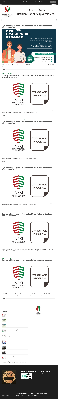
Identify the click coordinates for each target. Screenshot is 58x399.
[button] (1, 4)
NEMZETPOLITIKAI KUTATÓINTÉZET (21, 119)
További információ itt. (39, 1)
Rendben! (53, 1)
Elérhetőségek (43, 393)
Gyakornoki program (7, 23)
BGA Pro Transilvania (46, 375)
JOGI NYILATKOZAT (20, 395)
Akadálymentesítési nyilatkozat (32, 395)
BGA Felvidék (44, 373)
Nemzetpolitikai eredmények (22, 393)
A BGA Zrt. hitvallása (34, 393)
